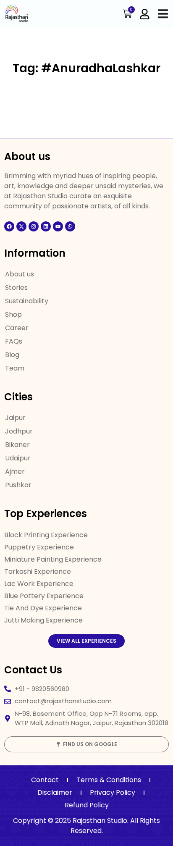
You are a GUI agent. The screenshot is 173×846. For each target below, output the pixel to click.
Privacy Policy (112, 792)
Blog (12, 355)
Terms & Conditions (108, 780)
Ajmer (15, 471)
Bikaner (17, 444)
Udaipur (18, 458)
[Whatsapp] (70, 226)
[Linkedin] (46, 226)
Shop (13, 314)
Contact (45, 780)
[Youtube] (58, 226)
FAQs (13, 341)
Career (17, 328)
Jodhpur (19, 431)
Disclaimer (54, 792)
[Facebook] (9, 226)
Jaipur (15, 418)
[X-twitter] (21, 226)
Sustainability (26, 301)
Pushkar (18, 485)
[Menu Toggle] (163, 13)
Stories (16, 287)
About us (19, 274)
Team (14, 368)
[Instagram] (34, 226)
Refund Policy (87, 805)
